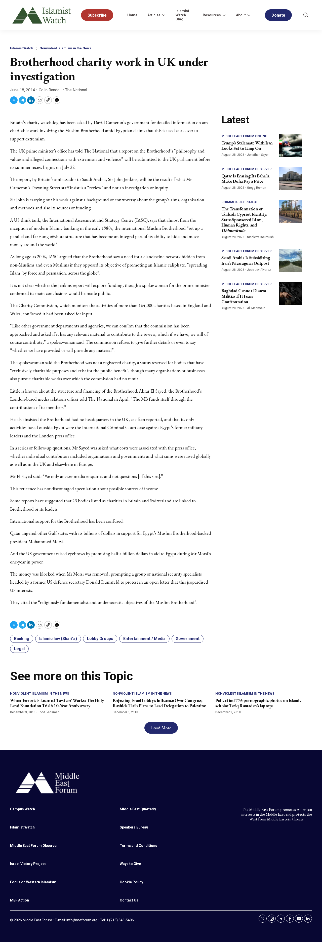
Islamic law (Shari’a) (58, 638)
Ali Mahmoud (256, 308)
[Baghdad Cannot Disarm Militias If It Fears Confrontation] (290, 293)
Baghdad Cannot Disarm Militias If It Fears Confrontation (243, 296)
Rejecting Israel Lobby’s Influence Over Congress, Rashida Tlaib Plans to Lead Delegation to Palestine (159, 703)
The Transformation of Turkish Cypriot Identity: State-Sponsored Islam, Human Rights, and (244, 219)
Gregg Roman (256, 188)
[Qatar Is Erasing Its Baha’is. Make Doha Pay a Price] (290, 178)
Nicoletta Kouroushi (260, 237)
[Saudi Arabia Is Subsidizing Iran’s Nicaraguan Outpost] (290, 260)
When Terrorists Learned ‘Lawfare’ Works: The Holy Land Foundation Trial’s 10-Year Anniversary (57, 703)
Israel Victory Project (28, 864)
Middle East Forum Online (244, 136)
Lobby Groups (100, 638)
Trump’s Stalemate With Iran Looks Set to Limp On (247, 145)
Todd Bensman (48, 712)
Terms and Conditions (138, 846)
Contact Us (129, 900)
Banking (21, 638)
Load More (161, 728)
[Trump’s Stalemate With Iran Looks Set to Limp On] (290, 145)
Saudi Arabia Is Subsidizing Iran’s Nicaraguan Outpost (245, 260)
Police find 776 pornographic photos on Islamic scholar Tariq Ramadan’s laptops (258, 703)
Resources (212, 15)
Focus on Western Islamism (33, 882)
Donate (278, 15)
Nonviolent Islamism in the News (65, 48)
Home (132, 15)
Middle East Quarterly (138, 809)
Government (187, 638)
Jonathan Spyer (258, 155)
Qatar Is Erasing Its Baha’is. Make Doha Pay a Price (245, 178)
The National (76, 90)
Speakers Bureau (134, 827)
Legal (19, 648)
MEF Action (19, 900)
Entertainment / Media (144, 638)
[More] (164, 15)
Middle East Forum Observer (246, 169)
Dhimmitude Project (239, 202)
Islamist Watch (21, 48)
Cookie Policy (131, 882)
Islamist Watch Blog (182, 15)
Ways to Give (130, 864)
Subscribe (97, 15)
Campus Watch (22, 809)
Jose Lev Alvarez (259, 270)
